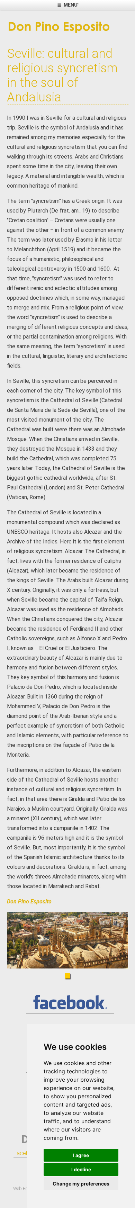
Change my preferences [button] (81, 1184)
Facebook (26, 1153)
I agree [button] (81, 1155)
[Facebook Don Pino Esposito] (70, 1010)
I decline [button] (81, 1169)
